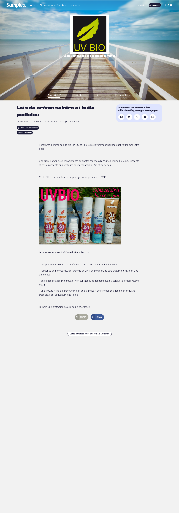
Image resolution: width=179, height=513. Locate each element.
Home (35, 5)
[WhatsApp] (137, 117)
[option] (54, 95)
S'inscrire (141, 5)
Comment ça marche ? (73, 5)
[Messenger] (145, 117)
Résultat (78, 95)
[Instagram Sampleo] (165, 5)
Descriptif (54, 95)
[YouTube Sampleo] (171, 5)
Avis (99, 95)
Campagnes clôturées (51, 5)
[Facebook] (121, 117)
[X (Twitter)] (129, 117)
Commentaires (123, 95)
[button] (162, 5)
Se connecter (154, 5)
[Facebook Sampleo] (168, 5)
